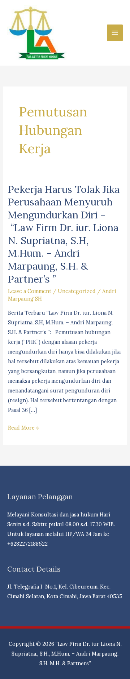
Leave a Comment (29, 291)
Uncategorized (77, 291)
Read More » (23, 428)
